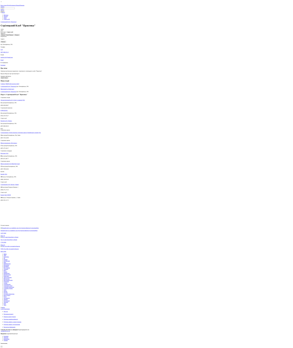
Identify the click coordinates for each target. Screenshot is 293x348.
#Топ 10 (3, 235)
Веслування (7, 267)
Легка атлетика (8, 277)
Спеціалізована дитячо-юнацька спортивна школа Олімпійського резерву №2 (21, 132)
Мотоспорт (6, 278)
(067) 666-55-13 (5, 52)
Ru (3, 12)
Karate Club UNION (6, 195)
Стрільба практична (9, 287)
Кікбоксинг (7, 273)
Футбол (6, 292)
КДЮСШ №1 (4, 110)
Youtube (6, 340)
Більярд (6, 259)
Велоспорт (6, 265)
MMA (5, 254)
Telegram (6, 337)
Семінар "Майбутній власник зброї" (10, 83)
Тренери (22, 5)
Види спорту (4, 5)
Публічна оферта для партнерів (12, 324)
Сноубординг (7, 284)
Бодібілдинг (7, 261)
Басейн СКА (4, 174)
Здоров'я (6, 269)
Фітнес (5, 291)
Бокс (5, 262)
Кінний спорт (7, 274)
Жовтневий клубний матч (7, 89)
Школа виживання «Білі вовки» (9, 143)
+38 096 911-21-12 (5, 331)
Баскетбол (6, 256)
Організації (7, 300)
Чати (5, 305)
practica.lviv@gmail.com (7, 57)
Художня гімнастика (9, 294)
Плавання (6, 281)
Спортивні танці (8, 285)
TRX (5, 255)
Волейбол (6, 266)
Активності (13, 5)
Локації (18, 5)
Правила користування (10, 316)
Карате (5, 272)
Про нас (6, 311)
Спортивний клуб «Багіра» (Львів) (10, 184)
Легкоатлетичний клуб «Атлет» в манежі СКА (13, 100)
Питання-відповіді (8, 314)
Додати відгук (4, 77)
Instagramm (6, 339)
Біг (4, 258)
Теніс (5, 289)
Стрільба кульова (8, 288)
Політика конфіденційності (11, 319)
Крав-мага (6, 276)
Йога (5, 270)
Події (8, 5)
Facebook (6, 336)
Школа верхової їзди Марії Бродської (10, 163)
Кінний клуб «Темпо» (6, 121)
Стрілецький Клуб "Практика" (9, 86)
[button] (2, 9)
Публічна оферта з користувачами (12, 322)
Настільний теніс (8, 280)
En (4, 12)
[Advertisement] (46, 212)
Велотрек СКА (4, 153)
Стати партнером (5, 309)
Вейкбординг (7, 263)
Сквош (5, 283)
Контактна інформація (9, 327)
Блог (5, 303)
